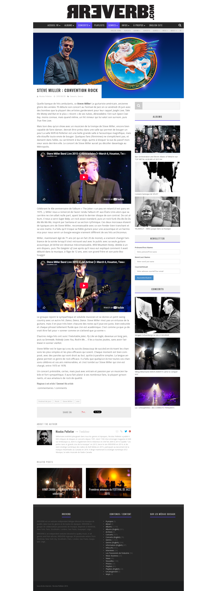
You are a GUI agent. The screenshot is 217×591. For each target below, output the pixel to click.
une (77, 401)
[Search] (180, 25)
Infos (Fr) (109, 548)
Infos (125, 25)
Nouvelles (110, 561)
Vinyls (108, 574)
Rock (57, 401)
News (108, 558)
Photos (109, 563)
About (173, 31)
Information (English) (114, 545)
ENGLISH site (155, 25)
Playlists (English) (113, 569)
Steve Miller (67, 401)
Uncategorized (112, 571)
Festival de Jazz (45, 401)
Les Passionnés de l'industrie (117, 553)
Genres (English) (112, 542)
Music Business (112, 556)
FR (180, 31)
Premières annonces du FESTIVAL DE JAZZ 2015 (109, 491)
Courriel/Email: (141, 267)
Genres (112, 25)
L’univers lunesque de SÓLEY (146, 194)
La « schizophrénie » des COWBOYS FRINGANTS (154, 408)
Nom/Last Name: (142, 257)
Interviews (110, 550)
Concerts (83, 25)
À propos (138, 25)
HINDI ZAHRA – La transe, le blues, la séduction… (60, 491)
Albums (68, 25)
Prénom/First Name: (144, 247)
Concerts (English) (113, 537)
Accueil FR (53, 25)
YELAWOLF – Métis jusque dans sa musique (153, 229)
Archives (109, 532)
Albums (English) (112, 529)
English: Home (116, 31)
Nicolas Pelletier (45, 96)
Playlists (99, 25)
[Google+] (130, 431)
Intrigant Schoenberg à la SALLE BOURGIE (152, 335)
